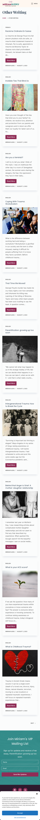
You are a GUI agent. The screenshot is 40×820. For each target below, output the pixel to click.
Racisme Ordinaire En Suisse (18, 31)
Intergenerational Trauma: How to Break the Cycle (19, 404)
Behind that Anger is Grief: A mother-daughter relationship (19, 486)
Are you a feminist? (14, 157)
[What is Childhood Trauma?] (20, 663)
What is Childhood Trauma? (18, 646)
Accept (20, 813)
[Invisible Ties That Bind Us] (20, 97)
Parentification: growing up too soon (19, 331)
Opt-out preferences (20, 817)
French (7, 27)
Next (32, 723)
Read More (12, 61)
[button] (37, 794)
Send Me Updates (20, 774)
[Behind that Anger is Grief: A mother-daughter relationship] (20, 504)
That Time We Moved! (15, 283)
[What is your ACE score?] (20, 584)
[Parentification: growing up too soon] (20, 349)
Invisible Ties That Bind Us (17, 81)
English (8, 77)
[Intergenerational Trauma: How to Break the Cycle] (20, 422)
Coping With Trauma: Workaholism (15, 202)
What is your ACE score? (16, 567)
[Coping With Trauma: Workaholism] (20, 220)
